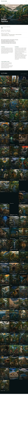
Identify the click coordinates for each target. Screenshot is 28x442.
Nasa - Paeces (2, 31)
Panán (5, 31)
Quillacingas (9, 31)
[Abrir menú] (26, 1)
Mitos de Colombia (4, 1)
